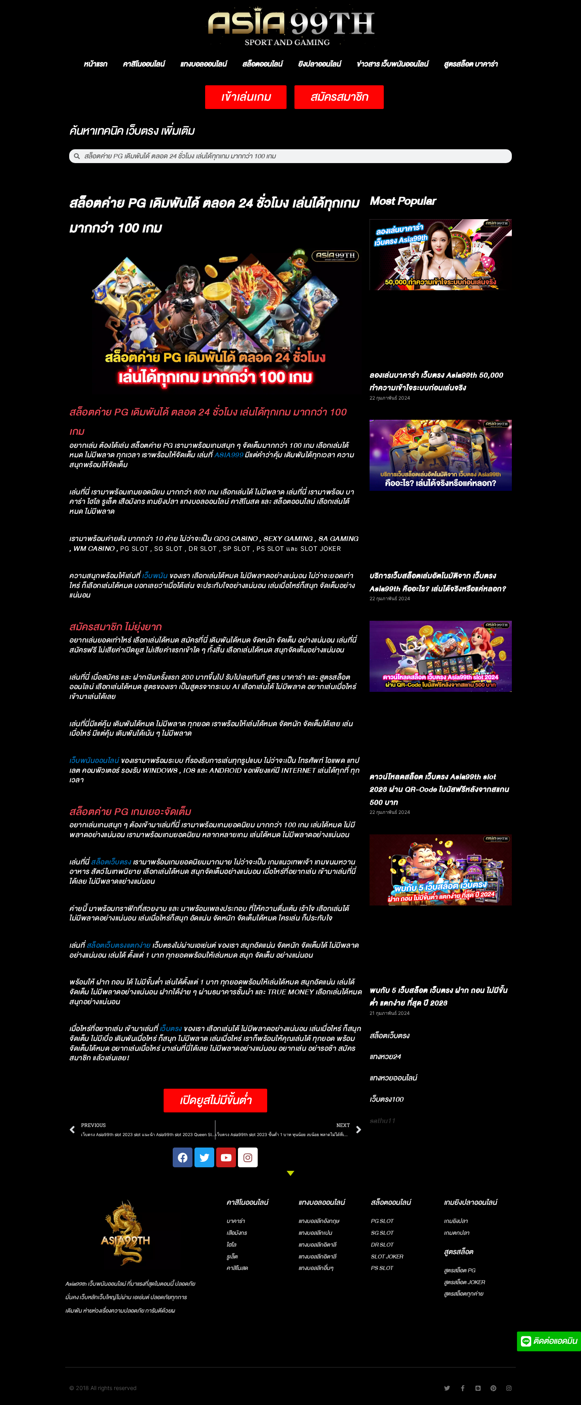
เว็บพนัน (154, 576)
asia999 (228, 455)
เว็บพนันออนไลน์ (94, 761)
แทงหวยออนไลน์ (393, 1078)
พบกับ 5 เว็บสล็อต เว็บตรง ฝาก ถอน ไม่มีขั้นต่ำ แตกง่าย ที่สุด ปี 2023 (438, 997)
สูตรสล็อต (458, 1252)
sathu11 (382, 1120)
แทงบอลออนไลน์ (203, 64)
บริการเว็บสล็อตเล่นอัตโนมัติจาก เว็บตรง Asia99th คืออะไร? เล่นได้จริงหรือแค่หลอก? (438, 582)
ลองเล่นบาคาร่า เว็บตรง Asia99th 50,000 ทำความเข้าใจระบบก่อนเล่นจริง (436, 381)
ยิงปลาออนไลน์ (319, 64)
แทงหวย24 (385, 1056)
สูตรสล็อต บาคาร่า (471, 64)
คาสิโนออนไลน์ (143, 64)
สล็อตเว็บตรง (111, 862)
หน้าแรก (95, 64)
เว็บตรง (171, 1029)
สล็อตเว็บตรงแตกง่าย (119, 945)
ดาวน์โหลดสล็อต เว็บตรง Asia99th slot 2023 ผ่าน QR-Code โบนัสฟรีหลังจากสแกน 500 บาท (439, 790)
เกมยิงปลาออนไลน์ (470, 1203)
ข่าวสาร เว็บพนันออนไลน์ (392, 64)
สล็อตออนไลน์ (262, 64)
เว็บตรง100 (386, 1099)
